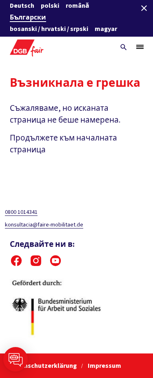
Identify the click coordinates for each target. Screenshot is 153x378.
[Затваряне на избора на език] (144, 8)
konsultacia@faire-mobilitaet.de (44, 225)
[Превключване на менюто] (140, 47)
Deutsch (22, 5)
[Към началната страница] (27, 47)
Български (28, 17)
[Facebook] (16, 260)
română (77, 5)
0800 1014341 (21, 212)
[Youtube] (55, 260)
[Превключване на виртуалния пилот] (15, 359)
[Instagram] (35, 260)
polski (50, 5)
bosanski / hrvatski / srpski (49, 28)
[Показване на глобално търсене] (123, 47)
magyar (106, 28)
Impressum (104, 365)
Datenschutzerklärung (44, 365)
